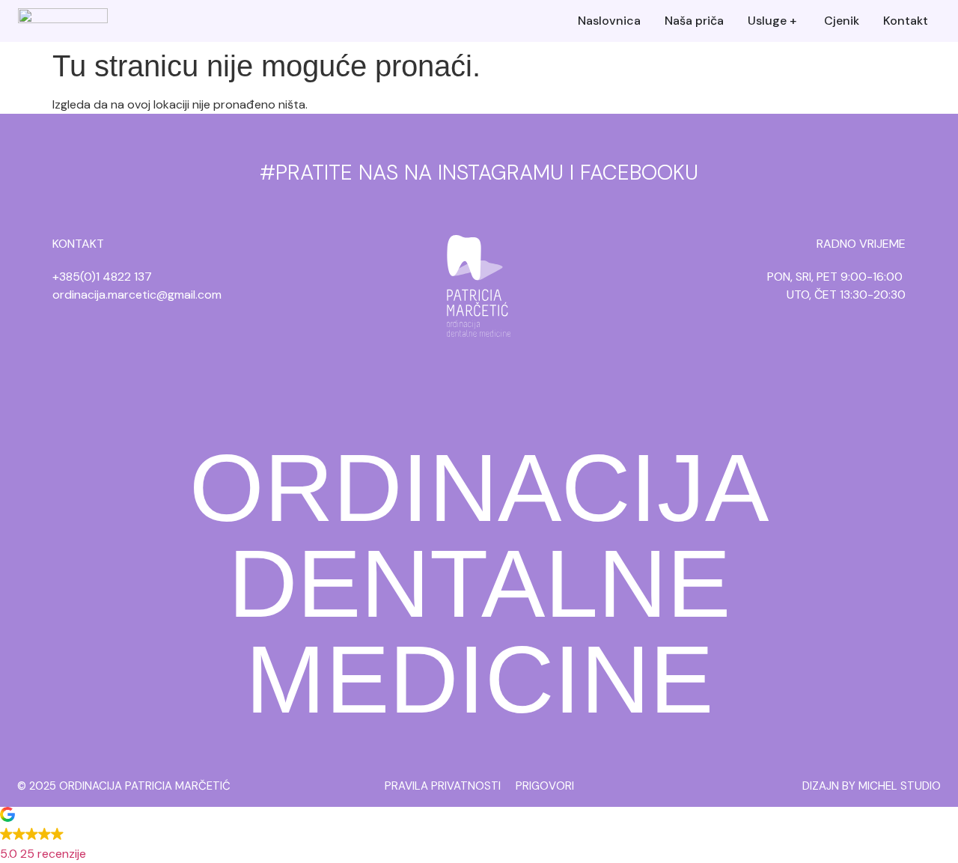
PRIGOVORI (545, 785)
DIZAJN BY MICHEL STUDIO (871, 785)
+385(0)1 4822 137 (102, 276)
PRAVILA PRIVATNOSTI (443, 785)
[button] (479, 836)
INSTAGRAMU (501, 172)
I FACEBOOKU (634, 172)
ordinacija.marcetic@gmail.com (137, 294)
